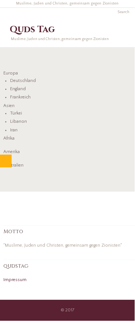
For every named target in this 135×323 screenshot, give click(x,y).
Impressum (15, 279)
